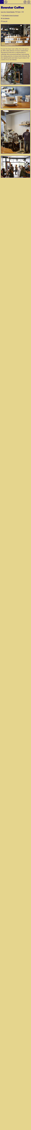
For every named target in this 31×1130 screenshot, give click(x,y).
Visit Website (5, 18)
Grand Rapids (10, 12)
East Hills (3, 12)
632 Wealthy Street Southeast (10, 15)
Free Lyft (4, 21)
